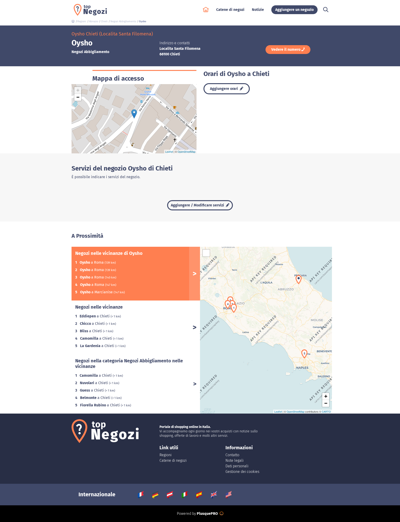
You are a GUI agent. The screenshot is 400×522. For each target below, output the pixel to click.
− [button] (77, 97)
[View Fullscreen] (206, 253)
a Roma (92, 262)
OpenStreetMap (186, 151)
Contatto (232, 455)
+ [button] (77, 90)
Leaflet (169, 151)
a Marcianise (97, 292)
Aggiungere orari (224, 88)
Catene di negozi (173, 460)
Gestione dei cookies (242, 471)
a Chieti (95, 316)
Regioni (165, 455)
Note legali (234, 460)
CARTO (326, 411)
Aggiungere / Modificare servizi (198, 205)
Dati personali (236, 466)
